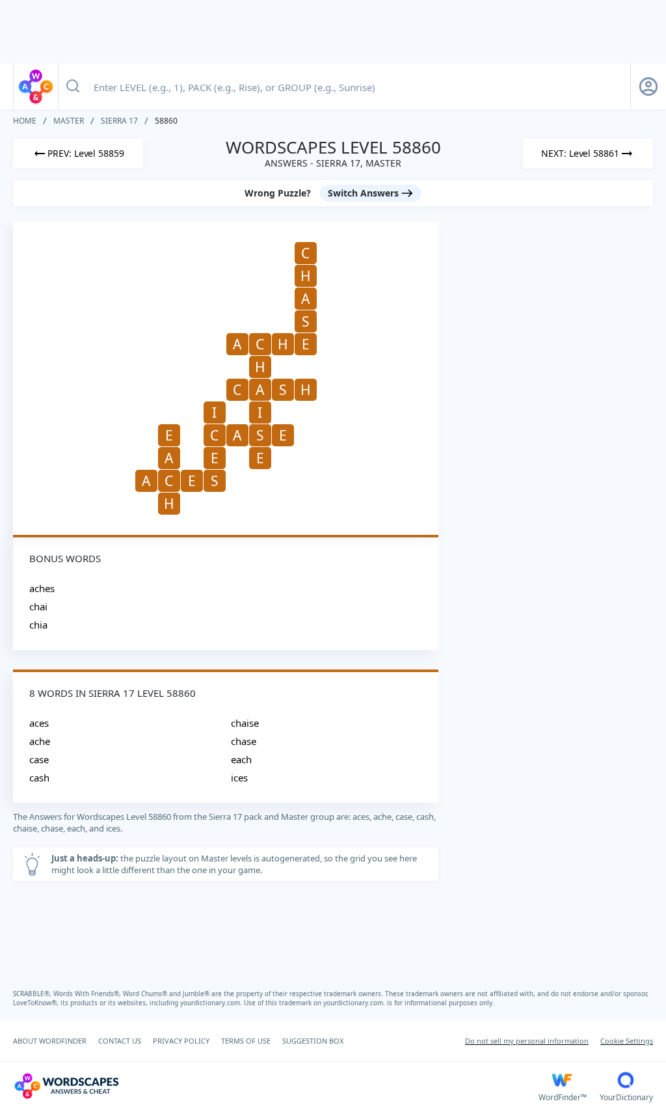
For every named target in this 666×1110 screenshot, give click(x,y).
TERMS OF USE (246, 1041)
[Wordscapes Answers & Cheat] (36, 86)
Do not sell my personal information (527, 1041)
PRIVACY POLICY (181, 1041)
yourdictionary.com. (212, 1002)
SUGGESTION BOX (312, 1041)
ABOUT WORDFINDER (50, 1041)
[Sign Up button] (648, 86)
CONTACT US (119, 1041)
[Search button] (73, 86)
